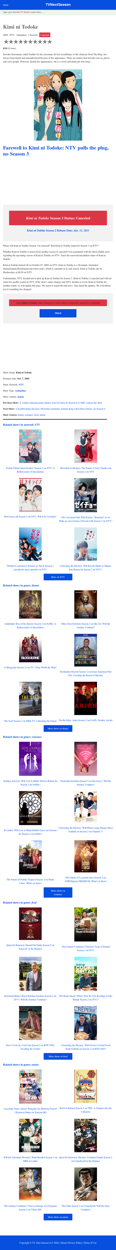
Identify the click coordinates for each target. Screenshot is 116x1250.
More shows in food (58, 1056)
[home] (58, 5)
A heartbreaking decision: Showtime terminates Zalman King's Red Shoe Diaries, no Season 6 (60, 408)
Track (58, 313)
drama (21, 414)
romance (29, 414)
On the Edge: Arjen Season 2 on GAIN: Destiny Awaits (86, 720)
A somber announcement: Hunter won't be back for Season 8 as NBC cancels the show (60, 402)
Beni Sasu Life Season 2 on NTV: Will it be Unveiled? (30, 516)
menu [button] (5, 4)
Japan (21, 396)
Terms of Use (90, 1242)
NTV (21, 384)
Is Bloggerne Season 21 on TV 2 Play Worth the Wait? (30, 667)
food (36, 414)
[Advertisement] (58, 181)
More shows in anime (58, 1217)
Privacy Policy (75, 1242)
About (63, 1242)
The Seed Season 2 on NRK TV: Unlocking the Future (30, 720)
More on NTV (58, 577)
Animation (20, 390)
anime (42, 414)
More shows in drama (58, 728)
